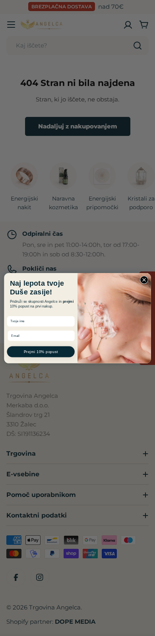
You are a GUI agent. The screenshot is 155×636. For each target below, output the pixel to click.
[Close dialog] (144, 279)
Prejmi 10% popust (41, 351)
